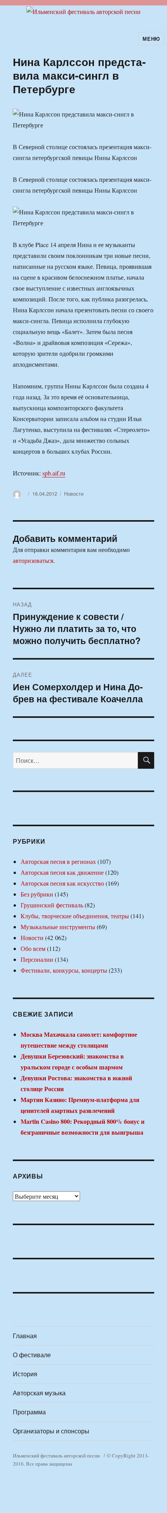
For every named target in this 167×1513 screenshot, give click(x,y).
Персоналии (37, 959)
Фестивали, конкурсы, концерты (64, 970)
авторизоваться (33, 560)
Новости (74, 493)
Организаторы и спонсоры (51, 1430)
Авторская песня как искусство (62, 883)
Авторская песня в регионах (58, 861)
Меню (151, 38)
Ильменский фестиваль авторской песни (56, 1455)
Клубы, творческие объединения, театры (75, 916)
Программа (29, 1411)
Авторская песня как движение (62, 872)
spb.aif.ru (53, 473)
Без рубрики (37, 894)
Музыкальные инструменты (58, 927)
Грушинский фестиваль (52, 905)
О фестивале (32, 1354)
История (25, 1373)
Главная (25, 1335)
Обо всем (33, 948)
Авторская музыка (39, 1392)
